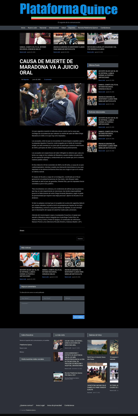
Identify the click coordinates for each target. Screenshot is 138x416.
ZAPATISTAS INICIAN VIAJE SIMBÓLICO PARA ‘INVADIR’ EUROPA (96, 388)
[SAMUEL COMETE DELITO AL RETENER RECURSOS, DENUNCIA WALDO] (35, 38)
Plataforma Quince (31, 410)
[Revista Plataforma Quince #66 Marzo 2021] (58, 376)
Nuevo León (32, 28)
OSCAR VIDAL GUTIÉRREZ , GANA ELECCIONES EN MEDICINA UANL (74, 343)
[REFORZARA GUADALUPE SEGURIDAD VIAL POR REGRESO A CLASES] (102, 38)
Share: (22, 230)
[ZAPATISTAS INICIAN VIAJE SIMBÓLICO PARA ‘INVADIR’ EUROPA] (97, 373)
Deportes (71, 28)
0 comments (47, 79)
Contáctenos (105, 28)
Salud (63, 28)
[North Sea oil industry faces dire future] (97, 347)
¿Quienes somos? (26, 405)
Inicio (23, 28)
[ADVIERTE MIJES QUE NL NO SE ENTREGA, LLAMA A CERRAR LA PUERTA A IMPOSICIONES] (29, 260)
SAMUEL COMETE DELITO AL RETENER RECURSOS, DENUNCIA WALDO (52, 272)
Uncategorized (114, 362)
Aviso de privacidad (54, 405)
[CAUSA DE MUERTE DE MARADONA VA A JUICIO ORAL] (52, 104)
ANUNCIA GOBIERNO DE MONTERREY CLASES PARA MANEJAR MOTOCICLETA (74, 272)
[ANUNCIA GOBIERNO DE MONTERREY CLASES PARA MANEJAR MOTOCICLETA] (69, 38)
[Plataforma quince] (69, 17)
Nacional (43, 28)
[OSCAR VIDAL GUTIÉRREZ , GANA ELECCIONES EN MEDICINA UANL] (58, 344)
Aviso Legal (40, 405)
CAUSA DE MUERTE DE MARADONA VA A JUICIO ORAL (49, 67)
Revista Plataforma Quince (88, 28)
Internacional (54, 28)
